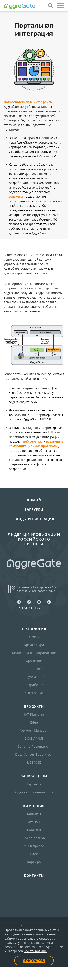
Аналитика (34, 669)
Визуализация (34, 677)
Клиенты (34, 814)
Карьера (34, 862)
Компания (34, 806)
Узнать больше (35, 951)
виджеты (16, 196)
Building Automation (34, 746)
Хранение (34, 661)
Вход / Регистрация (34, 519)
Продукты (34, 706)
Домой (34, 500)
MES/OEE (34, 762)
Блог (34, 854)
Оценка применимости (34, 792)
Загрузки (34, 509)
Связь (34, 637)
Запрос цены (34, 776)
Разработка (34, 685)
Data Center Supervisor (34, 754)
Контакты (34, 875)
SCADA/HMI (34, 738)
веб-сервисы (33, 441)
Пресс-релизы (34, 838)
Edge (34, 722)
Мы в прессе (34, 846)
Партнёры (34, 784)
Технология (34, 629)
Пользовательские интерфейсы (28, 102)
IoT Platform (34, 714)
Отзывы (34, 822)
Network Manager (34, 730)
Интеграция (34, 693)
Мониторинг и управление (34, 653)
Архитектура (34, 645)
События (34, 830)
